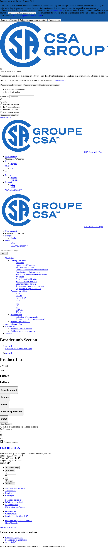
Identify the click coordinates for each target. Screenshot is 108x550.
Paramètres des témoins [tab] (15, 90)
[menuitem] (62, 262)
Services (8, 493)
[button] (54, 442)
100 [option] (1, 438)
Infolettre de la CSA (8, 527)
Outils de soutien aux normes (23, 331)
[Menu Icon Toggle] (6, 171)
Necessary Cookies (11, 104)
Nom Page (10, 484)
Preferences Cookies (11, 107)
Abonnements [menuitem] (16, 314)
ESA (18, 300)
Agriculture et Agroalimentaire (28, 288)
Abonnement (10, 491)
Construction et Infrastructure (28, 272)
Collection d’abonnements (27, 317)
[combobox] (12, 250)
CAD (13, 168)
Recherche (4, 96)
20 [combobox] (1, 431)
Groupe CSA (10, 511)
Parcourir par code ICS (20, 322)
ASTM (19, 296)
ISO (17, 305)
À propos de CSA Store (15, 488)
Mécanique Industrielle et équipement (31, 274)
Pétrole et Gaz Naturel (25, 267)
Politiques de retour (13, 500)
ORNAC (19, 310)
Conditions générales (14, 537)
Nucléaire (20, 277)
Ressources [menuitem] (10, 326)
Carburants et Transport (25, 265)
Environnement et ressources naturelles (32, 270)
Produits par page (7, 429)
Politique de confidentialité (16, 540)
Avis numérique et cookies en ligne (27, 15)
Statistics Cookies (10, 110)
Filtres (4, 382)
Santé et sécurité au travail (26, 281)
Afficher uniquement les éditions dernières (20, 427)
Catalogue (9, 495)
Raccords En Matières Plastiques (18, 348)
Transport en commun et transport (30, 286)
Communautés (11, 514)
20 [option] (1, 434)
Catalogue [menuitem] (9, 258)
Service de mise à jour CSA (16, 516)
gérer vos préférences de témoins (22, 13)
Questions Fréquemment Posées (18, 520)
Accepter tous (56, 10)
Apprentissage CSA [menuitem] (13, 324)
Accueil (8, 346)
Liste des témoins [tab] (12, 92)
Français (14, 180)
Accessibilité (10, 542)
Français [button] (8, 161)
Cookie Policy (60, 80)
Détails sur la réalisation (15, 502)
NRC (18, 307)
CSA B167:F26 (10, 448)
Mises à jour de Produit (14, 507)
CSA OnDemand (13, 190)
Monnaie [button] (9, 182)
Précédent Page (12, 468)
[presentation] (1, 69)
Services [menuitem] (8, 333)
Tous (5, 102)
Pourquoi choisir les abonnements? (30, 319)
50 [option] (1, 436)
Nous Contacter (11, 523)
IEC (17, 303)
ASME (19, 293)
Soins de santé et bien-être (26, 279)
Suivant (9, 481)
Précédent (10, 470)
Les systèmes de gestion (26, 284)
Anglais (14, 163)
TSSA (18, 312)
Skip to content (6, 117)
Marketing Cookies (11, 112)
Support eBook (11, 504)
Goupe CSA (21, 298)
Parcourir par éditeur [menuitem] (19, 291)
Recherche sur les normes (21, 329)
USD (7, 166)
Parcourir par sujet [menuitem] (18, 260)
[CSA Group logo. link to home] (54, 67)
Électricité (20, 262)
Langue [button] (8, 175)
